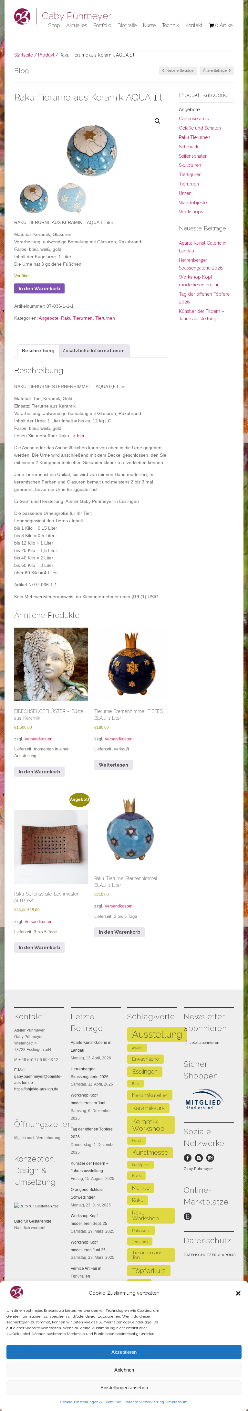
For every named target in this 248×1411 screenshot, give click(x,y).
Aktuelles (76, 25)
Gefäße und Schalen (200, 128)
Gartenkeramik (194, 118)
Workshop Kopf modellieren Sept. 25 (89, 1220)
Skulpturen (190, 165)
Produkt (46, 55)
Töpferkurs (149, 1271)
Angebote (48, 318)
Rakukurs (141, 1230)
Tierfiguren (190, 174)
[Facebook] (189, 1159)
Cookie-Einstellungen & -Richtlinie (90, 1402)
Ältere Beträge (215, 71)
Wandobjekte (193, 202)
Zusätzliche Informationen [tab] (93, 350)
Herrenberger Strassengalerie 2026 (89, 1073)
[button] (238, 1293)
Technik (170, 25)
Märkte (141, 1187)
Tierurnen (105, 318)
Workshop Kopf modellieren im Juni (88, 1099)
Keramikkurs (148, 1108)
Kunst (136, 1140)
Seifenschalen (193, 156)
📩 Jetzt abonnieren (201, 1042)
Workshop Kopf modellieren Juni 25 (88, 1246)
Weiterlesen (113, 765)
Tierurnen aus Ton (147, 1255)
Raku (137, 1200)
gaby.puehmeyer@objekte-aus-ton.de (38, 1079)
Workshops (191, 211)
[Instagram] (212, 1159)
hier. (81, 435)
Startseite (23, 55)
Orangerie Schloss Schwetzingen (87, 1193)
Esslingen (145, 1071)
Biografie (127, 25)
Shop (54, 25)
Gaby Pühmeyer (198, 1168)
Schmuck (188, 146)
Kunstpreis (140, 1165)
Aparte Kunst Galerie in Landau (91, 1046)
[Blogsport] (200, 1159)
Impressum (177, 1402)
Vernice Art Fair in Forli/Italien (86, 1272)
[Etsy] (189, 1218)
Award (137, 1048)
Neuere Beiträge (179, 71)
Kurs (136, 1175)
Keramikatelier (150, 1095)
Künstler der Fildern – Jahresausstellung (89, 1167)
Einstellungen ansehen (124, 1387)
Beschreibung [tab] (38, 350)
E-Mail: (20, 1070)
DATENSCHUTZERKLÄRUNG (210, 1255)
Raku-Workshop (145, 1215)
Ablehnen (124, 1370)
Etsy (135, 1084)
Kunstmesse (150, 1152)
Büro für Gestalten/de (32, 1221)
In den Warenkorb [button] (39, 771)
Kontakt (193, 25)
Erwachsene (145, 1059)
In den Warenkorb (39, 288)
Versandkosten (38, 739)
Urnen (185, 193)
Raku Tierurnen (77, 318)
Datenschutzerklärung (144, 1402)
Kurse (149, 25)
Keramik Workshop (148, 1125)
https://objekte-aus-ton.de (36, 1089)
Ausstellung (157, 1034)
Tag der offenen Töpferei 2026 (92, 1133)
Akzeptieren (124, 1352)
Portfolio (102, 25)
